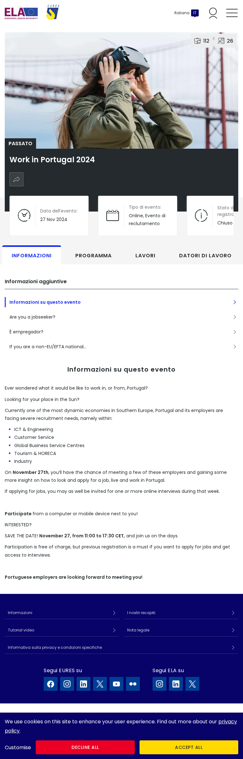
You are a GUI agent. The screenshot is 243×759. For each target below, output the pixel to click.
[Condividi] (16, 179)
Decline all (85, 747)
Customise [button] (18, 747)
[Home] (32, 13)
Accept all (188, 747)
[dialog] (121, 736)
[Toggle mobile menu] (232, 13)
